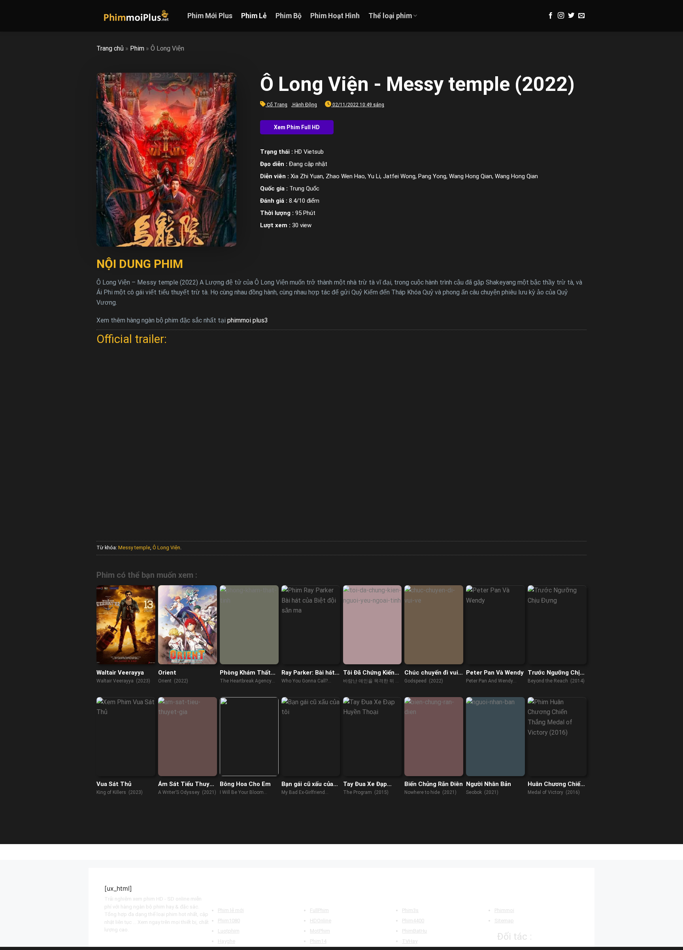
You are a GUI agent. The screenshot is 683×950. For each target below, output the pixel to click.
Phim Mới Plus (209, 16)
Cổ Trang (277, 104)
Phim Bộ (288, 16)
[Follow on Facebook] (550, 15)
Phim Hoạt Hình (335, 16)
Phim (137, 48)
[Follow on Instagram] (561, 15)
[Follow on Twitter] (571, 15)
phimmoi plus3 (247, 320)
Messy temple (134, 547)
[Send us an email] (581, 15)
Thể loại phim (390, 16)
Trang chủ (110, 48)
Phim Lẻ (254, 16)
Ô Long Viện (166, 547)
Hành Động (304, 104)
